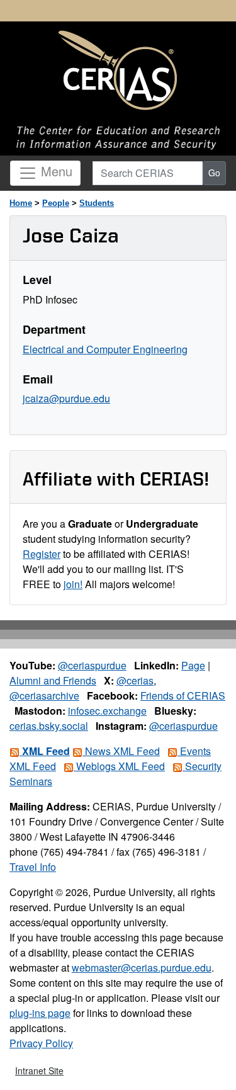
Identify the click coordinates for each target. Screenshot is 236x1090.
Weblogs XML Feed (119, 766)
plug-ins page (39, 1013)
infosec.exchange (107, 710)
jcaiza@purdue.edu (66, 398)
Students (96, 203)
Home (20, 203)
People (55, 203)
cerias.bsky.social (48, 725)
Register (41, 554)
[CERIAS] (118, 70)
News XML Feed (121, 751)
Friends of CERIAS (182, 695)
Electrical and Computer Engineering (105, 349)
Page (193, 665)
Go (214, 172)
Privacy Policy (41, 1043)
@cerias (135, 680)
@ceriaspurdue (92, 665)
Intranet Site (39, 1070)
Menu (54, 171)
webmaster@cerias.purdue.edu (141, 967)
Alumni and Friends (52, 680)
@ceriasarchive (44, 695)
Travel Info (32, 867)
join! (73, 584)
